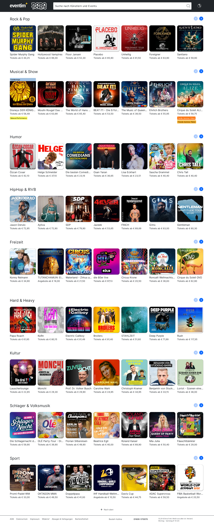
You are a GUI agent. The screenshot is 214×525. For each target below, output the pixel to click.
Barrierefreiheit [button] (81, 519)
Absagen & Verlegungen (62, 519)
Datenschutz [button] (22, 519)
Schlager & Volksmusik (30, 405)
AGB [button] (12, 519)
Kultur (15, 353)
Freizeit (16, 242)
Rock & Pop (20, 19)
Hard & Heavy (22, 300)
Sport (15, 458)
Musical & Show (24, 71)
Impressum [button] (34, 519)
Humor (16, 137)
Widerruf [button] (45, 519)
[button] (201, 19)
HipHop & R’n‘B (23, 189)
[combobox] (119, 6)
